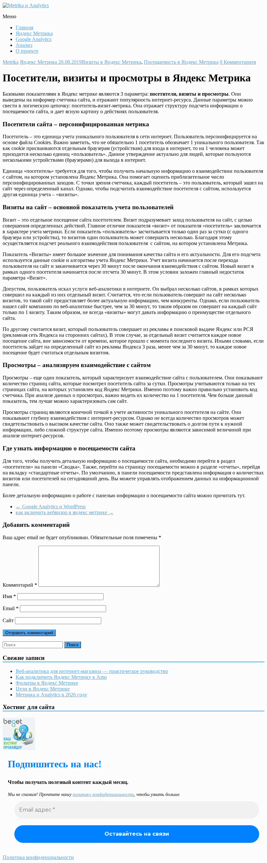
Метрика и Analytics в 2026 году (51, 694)
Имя (9, 596)
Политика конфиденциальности (38, 857)
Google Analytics (33, 39)
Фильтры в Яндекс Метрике (47, 683)
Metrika (11, 62)
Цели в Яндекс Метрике (43, 689)
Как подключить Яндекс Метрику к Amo (61, 677)
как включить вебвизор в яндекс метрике (65, 512)
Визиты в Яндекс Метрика (111, 62)
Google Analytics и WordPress (51, 506)
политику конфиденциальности (103, 794)
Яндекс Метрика (34, 33)
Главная (24, 27)
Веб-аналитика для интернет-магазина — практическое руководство (92, 671)
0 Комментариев (238, 62)
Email (11, 608)
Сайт (8, 620)
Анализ (24, 45)
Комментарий (20, 585)
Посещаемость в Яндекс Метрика (181, 62)
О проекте (27, 51)
